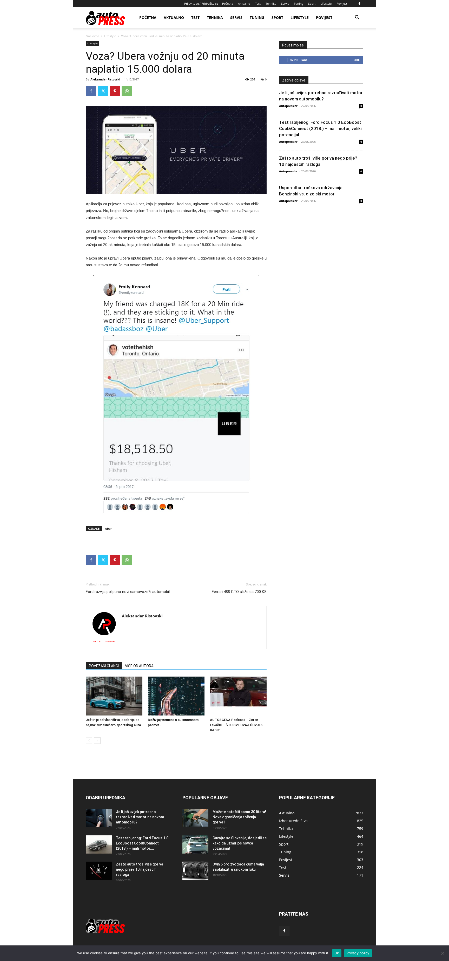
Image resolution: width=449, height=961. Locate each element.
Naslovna (92, 36)
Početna (227, 3)
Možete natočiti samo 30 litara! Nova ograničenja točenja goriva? (239, 817)
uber (108, 528)
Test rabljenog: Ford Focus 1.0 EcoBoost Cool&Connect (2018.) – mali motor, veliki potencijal (320, 128)
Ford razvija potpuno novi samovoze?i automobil (128, 591)
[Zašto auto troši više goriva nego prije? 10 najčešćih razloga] (99, 871)
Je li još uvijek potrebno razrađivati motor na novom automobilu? (140, 817)
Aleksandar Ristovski (105, 79)
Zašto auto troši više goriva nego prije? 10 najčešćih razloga (139, 869)
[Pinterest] (115, 91)
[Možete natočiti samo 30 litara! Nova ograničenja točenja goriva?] (195, 818)
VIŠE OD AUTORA (139, 666)
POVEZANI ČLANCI (104, 666)
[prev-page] (89, 740)
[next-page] (97, 740)
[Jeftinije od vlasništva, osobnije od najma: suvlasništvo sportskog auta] (114, 696)
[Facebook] (359, 3)
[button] (357, 18)
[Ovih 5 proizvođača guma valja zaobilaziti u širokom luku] (195, 871)
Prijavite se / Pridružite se (201, 3)
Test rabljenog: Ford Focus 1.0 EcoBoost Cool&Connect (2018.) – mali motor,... (142, 843)
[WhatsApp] (127, 91)
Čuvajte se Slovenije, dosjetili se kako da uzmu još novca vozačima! (240, 843)
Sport (311, 3)
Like (357, 60)
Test (258, 3)
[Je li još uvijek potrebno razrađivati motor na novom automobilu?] (99, 818)
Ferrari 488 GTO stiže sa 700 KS (239, 591)
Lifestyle (326, 3)
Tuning (298, 3)
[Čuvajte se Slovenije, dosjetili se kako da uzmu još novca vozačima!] (195, 844)
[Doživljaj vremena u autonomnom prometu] (176, 696)
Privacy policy (358, 953)
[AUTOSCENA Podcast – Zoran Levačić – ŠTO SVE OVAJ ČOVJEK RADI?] (238, 696)
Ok (336, 953)
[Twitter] (103, 91)
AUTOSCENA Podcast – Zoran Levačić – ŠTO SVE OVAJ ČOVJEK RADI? (236, 725)
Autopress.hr (288, 106)
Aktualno (244, 3)
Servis (285, 3)
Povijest (341, 3)
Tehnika (271, 3)
